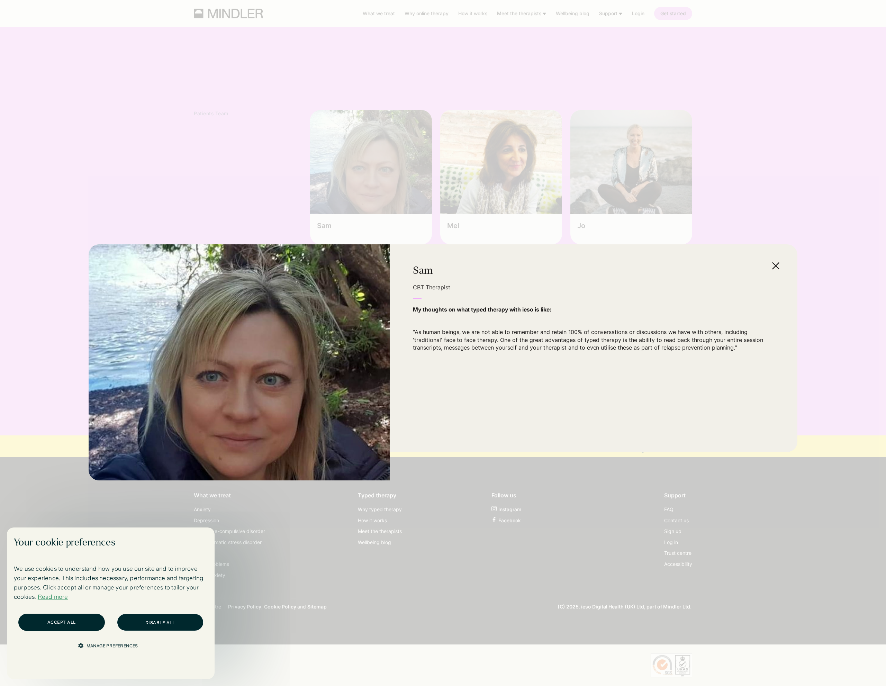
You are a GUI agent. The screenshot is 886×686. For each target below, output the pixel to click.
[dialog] (111, 603)
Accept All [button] (61, 622)
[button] (111, 645)
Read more (53, 596)
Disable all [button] (160, 622)
